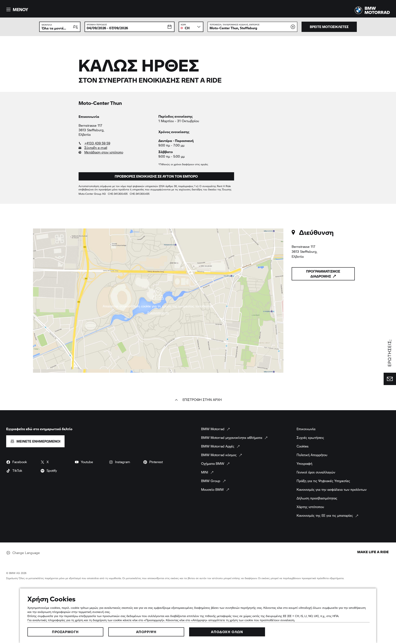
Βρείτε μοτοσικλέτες (329, 26)
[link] (116, 143)
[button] (16, 9)
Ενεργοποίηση (158, 312)
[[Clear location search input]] (292, 26)
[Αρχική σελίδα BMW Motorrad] (372, 10)
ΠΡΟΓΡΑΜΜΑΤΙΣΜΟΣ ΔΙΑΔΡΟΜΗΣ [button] (323, 274)
